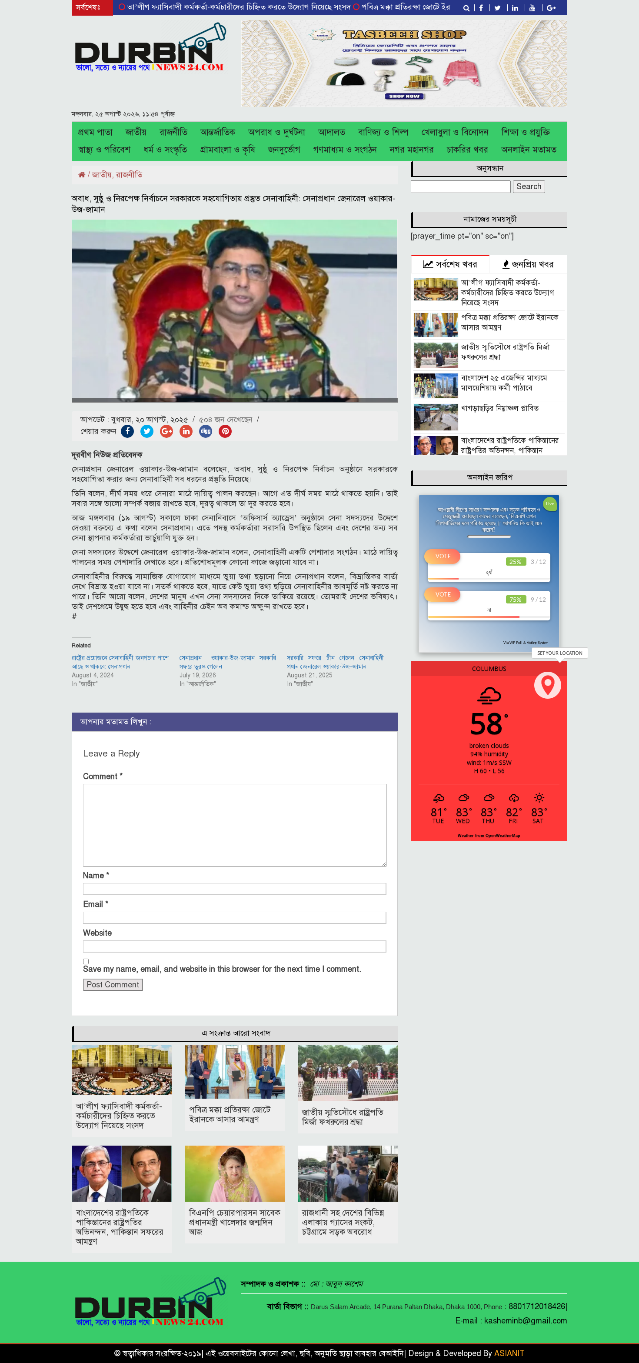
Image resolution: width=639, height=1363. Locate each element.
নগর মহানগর (412, 149)
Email (96, 904)
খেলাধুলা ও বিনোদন (455, 132)
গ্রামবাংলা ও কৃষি (227, 149)
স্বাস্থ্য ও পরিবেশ (104, 149)
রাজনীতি (173, 132)
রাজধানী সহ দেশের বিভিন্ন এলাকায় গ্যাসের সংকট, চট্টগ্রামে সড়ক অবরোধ (343, 1222)
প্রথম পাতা (95, 132)
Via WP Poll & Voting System (525, 642)
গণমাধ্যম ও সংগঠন (345, 149)
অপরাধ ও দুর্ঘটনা (276, 132)
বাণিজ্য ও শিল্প (383, 132)
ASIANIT (509, 1353)
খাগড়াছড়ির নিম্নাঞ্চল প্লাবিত (500, 408)
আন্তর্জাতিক (217, 132)
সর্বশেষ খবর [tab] (455, 264)
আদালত (331, 132)
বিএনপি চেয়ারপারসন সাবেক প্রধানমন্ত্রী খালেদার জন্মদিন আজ (234, 1222)
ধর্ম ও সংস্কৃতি (165, 149)
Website (97, 933)
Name (96, 875)
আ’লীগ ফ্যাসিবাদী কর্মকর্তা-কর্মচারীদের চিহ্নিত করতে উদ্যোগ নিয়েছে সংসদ (202, 7)
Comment (103, 776)
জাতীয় (136, 132)
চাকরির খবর (467, 149)
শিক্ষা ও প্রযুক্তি (526, 132)
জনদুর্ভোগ (284, 149)
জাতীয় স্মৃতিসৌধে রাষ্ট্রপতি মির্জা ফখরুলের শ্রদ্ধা (342, 1117)
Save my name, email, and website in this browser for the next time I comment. (222, 969)
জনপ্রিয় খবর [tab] (531, 264)
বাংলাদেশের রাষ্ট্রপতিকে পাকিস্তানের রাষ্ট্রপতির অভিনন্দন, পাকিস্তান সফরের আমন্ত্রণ (119, 1227)
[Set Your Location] (547, 685)
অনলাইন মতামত (528, 149)
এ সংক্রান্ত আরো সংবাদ (236, 1033)
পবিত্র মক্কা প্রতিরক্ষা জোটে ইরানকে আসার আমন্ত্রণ (399, 7)
